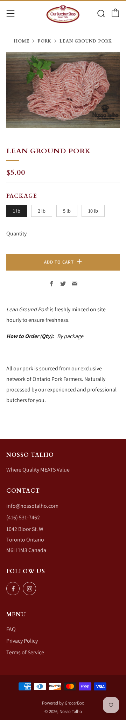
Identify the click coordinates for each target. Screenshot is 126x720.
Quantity (16, 233)
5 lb (67, 210)
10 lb (93, 210)
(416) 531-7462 (23, 517)
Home (21, 41)
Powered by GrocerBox (63, 703)
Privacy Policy (22, 640)
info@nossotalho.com (32, 506)
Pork (44, 41)
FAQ (11, 629)
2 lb (42, 210)
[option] (63, 90)
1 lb (16, 210)
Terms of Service (25, 652)
